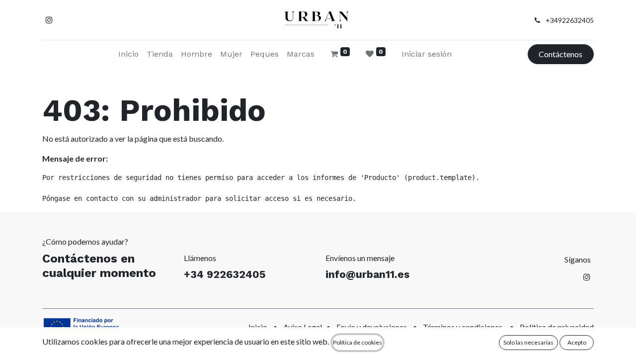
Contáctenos (560, 54)
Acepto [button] (576, 342)
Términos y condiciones (462, 327)
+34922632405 (570, 20)
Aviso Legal (302, 327)
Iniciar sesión (426, 54)
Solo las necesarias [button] (528, 342)
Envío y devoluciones (371, 327)
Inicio (257, 327)
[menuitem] (128, 54)
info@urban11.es (367, 274)
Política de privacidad (557, 327)
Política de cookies (357, 342)
